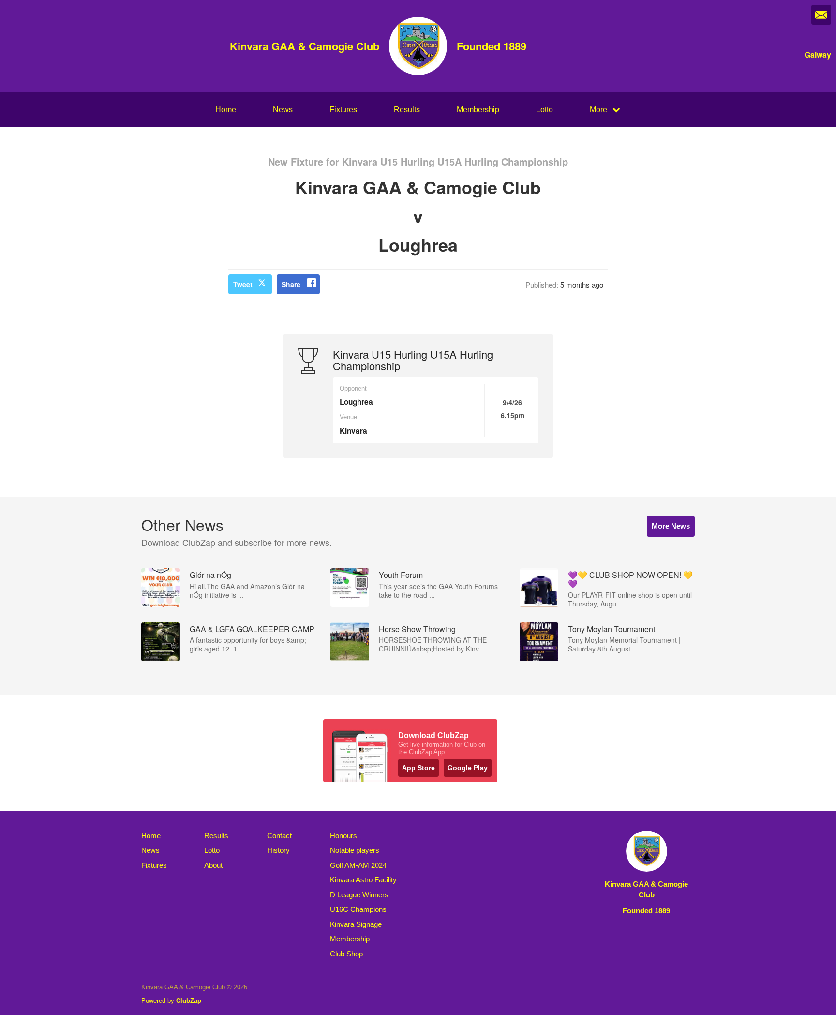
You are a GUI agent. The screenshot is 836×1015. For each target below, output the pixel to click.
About (213, 865)
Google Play (468, 768)
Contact (279, 836)
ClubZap (188, 1000)
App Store (418, 768)
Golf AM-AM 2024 (358, 865)
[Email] (821, 15)
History (278, 850)
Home (225, 110)
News (283, 110)
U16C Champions (358, 909)
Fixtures (343, 110)
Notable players (354, 850)
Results (407, 110)
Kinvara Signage (356, 924)
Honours (343, 836)
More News (671, 526)
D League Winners (359, 895)
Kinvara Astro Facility (363, 880)
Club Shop (346, 954)
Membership (478, 110)
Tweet (243, 284)
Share (291, 284)
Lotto (544, 110)
